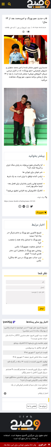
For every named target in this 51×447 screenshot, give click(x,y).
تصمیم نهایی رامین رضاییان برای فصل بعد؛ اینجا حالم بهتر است (25, 185)
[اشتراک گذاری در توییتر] (31, 206)
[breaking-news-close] (49, 445)
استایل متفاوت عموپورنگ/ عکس (28, 246)
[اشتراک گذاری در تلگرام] (24, 206)
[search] (9, 4)
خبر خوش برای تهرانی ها (32, 172)
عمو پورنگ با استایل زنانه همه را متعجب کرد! (24, 241)
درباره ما (43, 406)
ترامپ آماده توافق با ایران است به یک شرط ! (24, 178)
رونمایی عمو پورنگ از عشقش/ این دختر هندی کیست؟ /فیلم (25, 252)
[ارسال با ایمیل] (28, 32)
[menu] (3, 4)
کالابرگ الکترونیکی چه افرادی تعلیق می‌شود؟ (24, 190)
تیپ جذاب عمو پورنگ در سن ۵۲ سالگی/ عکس (24, 259)
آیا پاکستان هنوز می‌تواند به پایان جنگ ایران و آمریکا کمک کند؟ (24, 166)
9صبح (24, 435)
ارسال (41, 308)
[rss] (31, 417)
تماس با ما (31, 406)
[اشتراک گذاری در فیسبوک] (20, 206)
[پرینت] (23, 32)
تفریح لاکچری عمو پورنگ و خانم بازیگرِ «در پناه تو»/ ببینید (24, 234)
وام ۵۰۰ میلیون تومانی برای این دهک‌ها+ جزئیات (19, 445)
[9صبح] (38, 4)
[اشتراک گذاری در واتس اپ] (27, 206)
